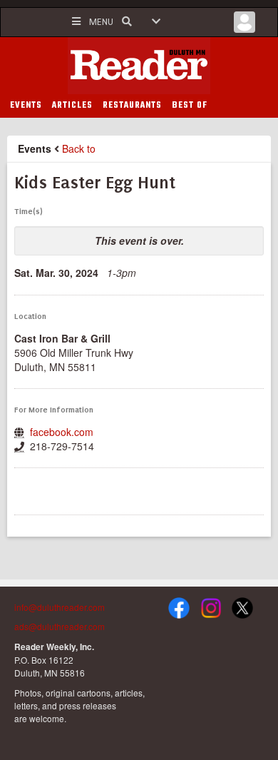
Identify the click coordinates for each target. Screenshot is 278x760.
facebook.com (61, 432)
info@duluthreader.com (59, 607)
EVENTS (26, 105)
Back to (79, 148)
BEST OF (189, 105)
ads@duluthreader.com (59, 626)
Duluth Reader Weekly (139, 65)
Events (34, 148)
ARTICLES (72, 105)
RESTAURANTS (132, 105)
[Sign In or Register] (244, 25)
